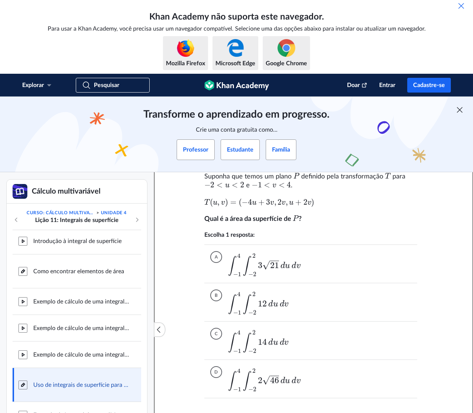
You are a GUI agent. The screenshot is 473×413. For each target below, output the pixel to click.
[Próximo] (137, 219)
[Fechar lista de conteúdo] (160, 329)
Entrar (387, 85)
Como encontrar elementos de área (78, 271)
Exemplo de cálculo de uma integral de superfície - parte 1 (81, 302)
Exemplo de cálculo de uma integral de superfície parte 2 (81, 328)
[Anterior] (16, 219)
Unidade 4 (114, 213)
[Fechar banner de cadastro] (459, 110)
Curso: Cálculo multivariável (61, 213)
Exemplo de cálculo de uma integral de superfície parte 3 (81, 355)
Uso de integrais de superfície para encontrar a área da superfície (81, 385)
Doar (353, 85)
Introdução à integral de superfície (77, 241)
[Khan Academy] (236, 85)
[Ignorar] (461, 6)
